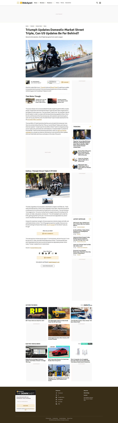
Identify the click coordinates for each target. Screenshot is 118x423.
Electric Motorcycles (81, 241)
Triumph (32, 26)
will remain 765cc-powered (34, 119)
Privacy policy (48, 418)
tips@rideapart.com (53, 262)
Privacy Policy (27, 408)
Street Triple (39, 26)
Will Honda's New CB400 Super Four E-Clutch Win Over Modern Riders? (81, 224)
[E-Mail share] (56, 253)
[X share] (43, 253)
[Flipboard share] (49, 253)
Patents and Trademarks (82, 247)
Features (49, 2)
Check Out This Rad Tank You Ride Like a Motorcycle (82, 245)
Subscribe (25, 405)
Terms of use (69, 418)
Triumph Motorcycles (35, 248)
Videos (57, 2)
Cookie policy (55, 418)
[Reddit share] (52, 253)
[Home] (26, 3)
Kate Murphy (36, 81)
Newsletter (68, 2)
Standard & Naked (81, 227)
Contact (85, 395)
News (35, 2)
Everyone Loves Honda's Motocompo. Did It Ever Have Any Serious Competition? (82, 252)
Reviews (42, 2)
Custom (79, 254)
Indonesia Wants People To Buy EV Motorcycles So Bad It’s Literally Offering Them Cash (81, 239)
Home (27, 26)
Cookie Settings (62, 418)
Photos (62, 2)
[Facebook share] (39, 253)
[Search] (97, 3)
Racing (78, 234)
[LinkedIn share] (46, 253)
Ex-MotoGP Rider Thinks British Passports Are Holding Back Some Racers (81, 231)
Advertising (86, 393)
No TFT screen (51, 225)
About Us (86, 390)
